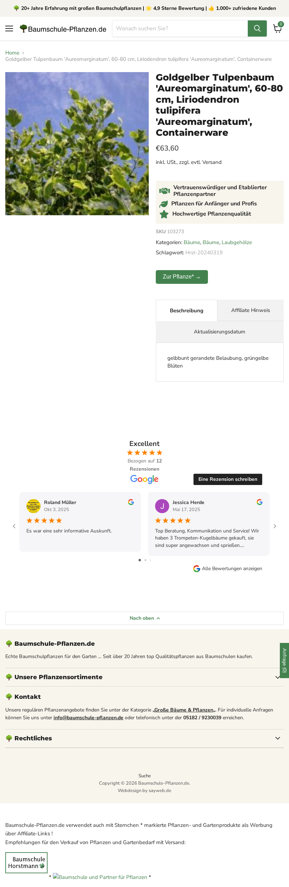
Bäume (192, 242)
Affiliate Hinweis (250, 310)
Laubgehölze (237, 242)
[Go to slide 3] (150, 560)
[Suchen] (257, 28)
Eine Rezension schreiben (227, 479)
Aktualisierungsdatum (219, 331)
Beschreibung (186, 310)
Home (12, 53)
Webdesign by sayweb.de (144, 790)
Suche (145, 776)
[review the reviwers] (131, 503)
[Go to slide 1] (140, 560)
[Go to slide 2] (145, 560)
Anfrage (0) (284, 660)
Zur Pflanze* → (182, 277)
